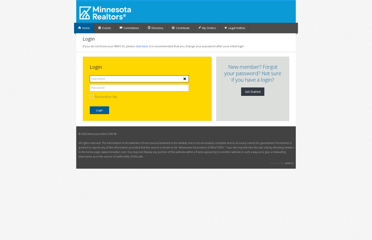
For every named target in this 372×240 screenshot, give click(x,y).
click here (142, 46)
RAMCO (289, 163)
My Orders (209, 28)
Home (85, 28)
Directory (157, 28)
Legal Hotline (236, 28)
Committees (131, 28)
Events (106, 28)
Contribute (182, 28)
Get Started (252, 92)
